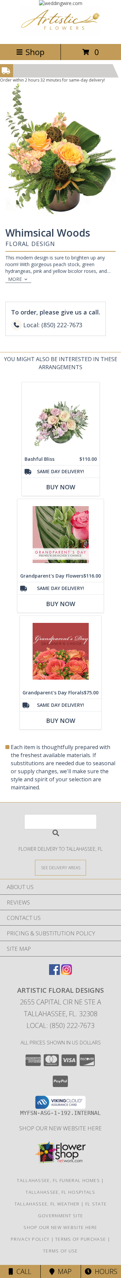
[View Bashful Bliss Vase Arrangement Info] (60, 417)
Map (63, 1271)
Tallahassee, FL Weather (47, 1204)
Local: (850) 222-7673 (60, 1025)
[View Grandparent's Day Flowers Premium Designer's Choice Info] (60, 534)
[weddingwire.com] (60, 3)
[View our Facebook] (54, 973)
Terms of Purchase (80, 1239)
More (15, 279)
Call (22, 1271)
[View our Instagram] (66, 973)
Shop (35, 51)
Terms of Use (60, 1251)
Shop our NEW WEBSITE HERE (60, 1128)
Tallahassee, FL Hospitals (60, 1192)
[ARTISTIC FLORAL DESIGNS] (60, 34)
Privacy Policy (30, 1239)
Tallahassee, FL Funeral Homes (58, 1180)
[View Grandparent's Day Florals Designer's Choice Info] (60, 651)
